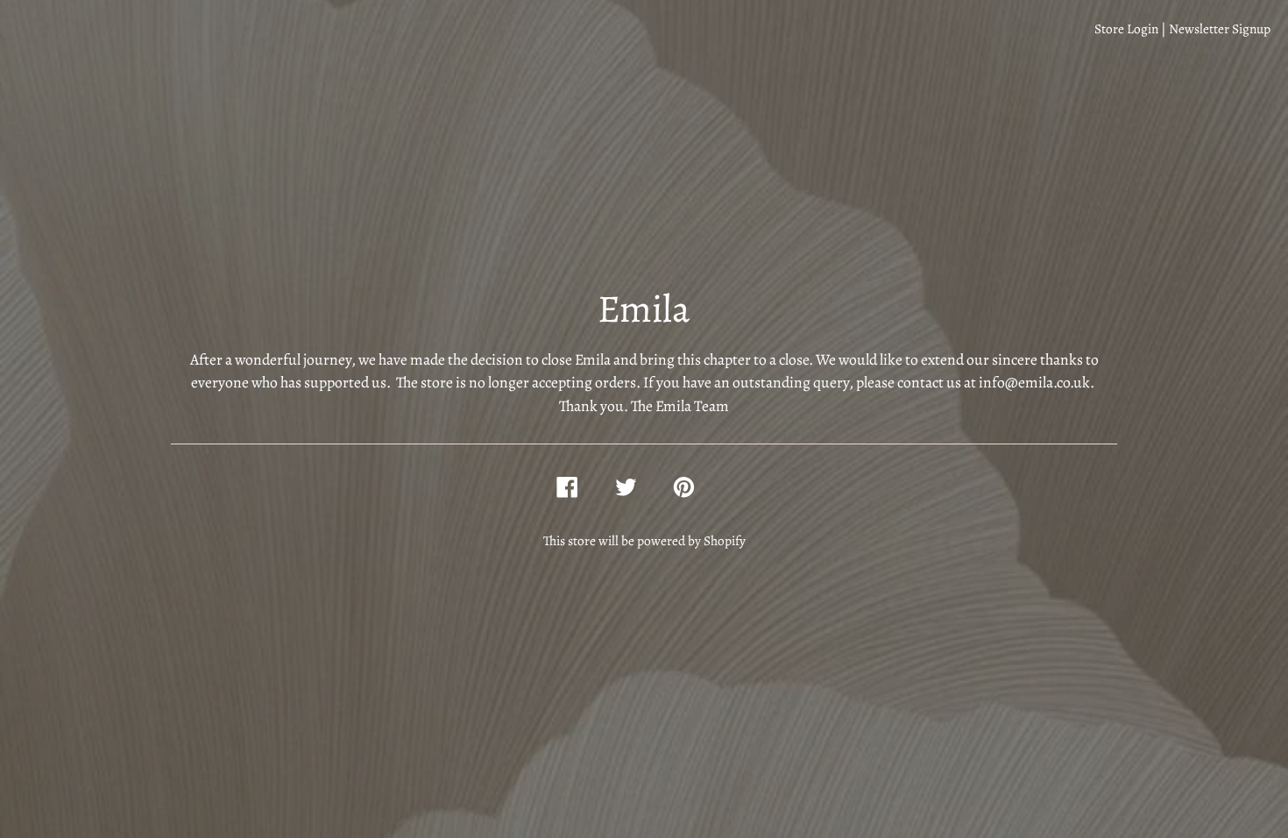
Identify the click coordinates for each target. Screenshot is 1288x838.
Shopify (725, 540)
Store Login (1126, 28)
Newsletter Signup (1219, 28)
